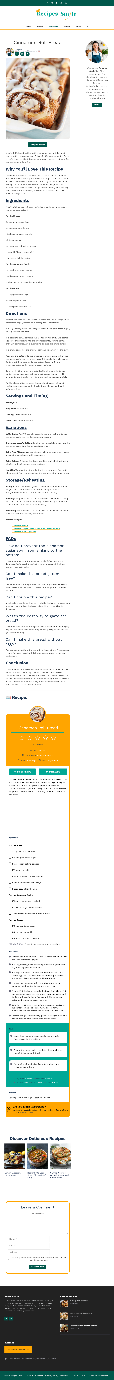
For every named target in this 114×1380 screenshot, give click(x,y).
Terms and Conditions (99, 1376)
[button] (87, 26)
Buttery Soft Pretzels (79, 1301)
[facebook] (17, 54)
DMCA (75, 1376)
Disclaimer (65, 1376)
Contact (39, 1376)
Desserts (53, 26)
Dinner (40, 26)
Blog (78, 26)
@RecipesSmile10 (26, 1112)
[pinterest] (28, 54)
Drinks (67, 26)
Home (28, 26)
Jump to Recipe (38, 144)
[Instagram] (52, 3)
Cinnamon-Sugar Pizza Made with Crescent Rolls (36, 528)
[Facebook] (47, 3)
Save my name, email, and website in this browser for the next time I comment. (39, 1258)
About (97, 105)
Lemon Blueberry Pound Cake (12, 1174)
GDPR (83, 1376)
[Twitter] (61, 3)
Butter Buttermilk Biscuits (81, 1313)
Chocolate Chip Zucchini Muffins (83, 1326)
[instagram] (22, 54)
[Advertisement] (38, 813)
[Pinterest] (56, 3)
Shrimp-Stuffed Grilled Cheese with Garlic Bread (59, 1175)
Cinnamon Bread (20, 525)
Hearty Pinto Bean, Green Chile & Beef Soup (36, 1175)
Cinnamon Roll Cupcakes (24, 531)
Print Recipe (24, 772)
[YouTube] (66, 3)
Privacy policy (51, 1376)
